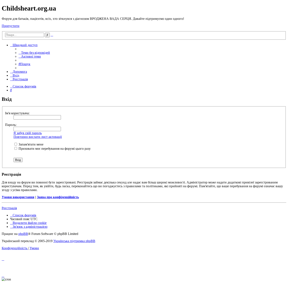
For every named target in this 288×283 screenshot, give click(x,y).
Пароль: (10, 125)
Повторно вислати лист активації (37, 137)
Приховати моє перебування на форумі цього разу (54, 148)
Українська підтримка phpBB (74, 241)
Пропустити (10, 26)
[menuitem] (34, 52)
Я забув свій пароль (27, 133)
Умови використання (18, 197)
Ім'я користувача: (17, 113)
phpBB (23, 234)
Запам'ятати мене (30, 144)
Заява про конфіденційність (58, 197)
